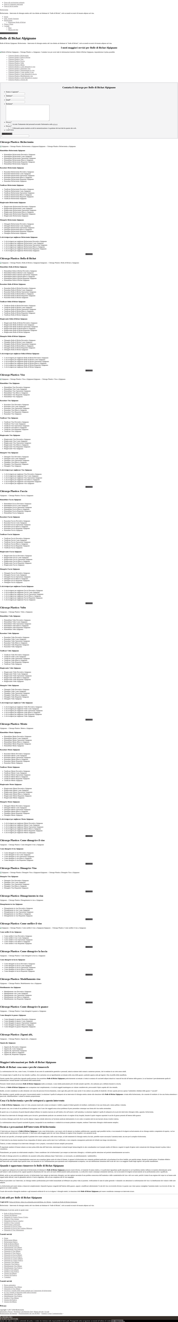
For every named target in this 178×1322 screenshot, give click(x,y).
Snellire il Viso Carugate (12, 1223)
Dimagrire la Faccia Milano (13, 1255)
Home (6, 1238)
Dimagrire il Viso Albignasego (14, 1230)
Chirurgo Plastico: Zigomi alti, (18, 80)
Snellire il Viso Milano (11, 1270)
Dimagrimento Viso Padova (13, 1249)
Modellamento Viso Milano (13, 1266)
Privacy (9, 122)
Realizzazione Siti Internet (8, 1313)
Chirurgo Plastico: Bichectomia (18, 55)
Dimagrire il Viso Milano (12, 1251)
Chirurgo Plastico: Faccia (16, 61)
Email (8, 100)
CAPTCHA (10, 130)
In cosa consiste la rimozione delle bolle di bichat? (20, 1292)
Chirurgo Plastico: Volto (16, 63)
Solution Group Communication (51, 1313)
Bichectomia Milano (10, 1240)
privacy (55, 124)
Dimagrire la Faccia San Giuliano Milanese (18, 1228)
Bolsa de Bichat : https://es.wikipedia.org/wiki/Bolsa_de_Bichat (30, 1202)
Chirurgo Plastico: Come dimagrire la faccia (22, 74)
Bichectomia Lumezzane (12, 1224)
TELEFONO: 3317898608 (9, 33)
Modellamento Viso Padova (13, 1268)
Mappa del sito (38, 1312)
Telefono (9, 96)
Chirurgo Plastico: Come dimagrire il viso (21, 67)
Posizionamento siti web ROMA (29, 1313)
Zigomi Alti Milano (10, 1273)
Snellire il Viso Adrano (11, 1219)
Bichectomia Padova (11, 1242)
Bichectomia (4, 10)
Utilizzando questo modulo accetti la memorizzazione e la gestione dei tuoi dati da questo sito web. (44, 128)
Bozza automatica (10, 1285)
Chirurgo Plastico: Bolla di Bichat (19, 57)
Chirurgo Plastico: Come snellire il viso (21, 72)
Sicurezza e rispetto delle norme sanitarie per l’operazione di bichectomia (27, 1291)
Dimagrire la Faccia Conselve (13, 1221)
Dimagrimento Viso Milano (13, 1247)
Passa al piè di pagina (11, 6)
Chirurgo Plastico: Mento (16, 65)
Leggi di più (119, 1321)
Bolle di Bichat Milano (11, 1244)
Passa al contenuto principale (13, 4)
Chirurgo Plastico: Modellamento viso (20, 76)
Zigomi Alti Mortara (10, 1215)
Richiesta (9, 104)
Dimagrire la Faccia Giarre (12, 1226)
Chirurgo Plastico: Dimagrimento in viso (21, 70)
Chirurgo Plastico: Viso (15, 59)
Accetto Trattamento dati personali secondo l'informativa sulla (35, 124)
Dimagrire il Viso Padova (12, 1253)
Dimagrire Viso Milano (11, 1262)
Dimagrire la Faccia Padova (13, 1257)
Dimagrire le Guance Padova (13, 1260)
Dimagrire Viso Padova (11, 1264)
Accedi (46, 1312)
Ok (113, 1321)
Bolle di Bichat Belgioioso (12, 1213)
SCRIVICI (89, 254)
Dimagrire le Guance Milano (13, 1258)
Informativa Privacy (6, 1312)
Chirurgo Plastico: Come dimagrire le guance (22, 78)
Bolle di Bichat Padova (11, 1246)
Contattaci (7, 1277)
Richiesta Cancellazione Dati (23, 1312)
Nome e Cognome (12, 92)
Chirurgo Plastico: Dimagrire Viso (19, 68)
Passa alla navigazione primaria (14, 2)
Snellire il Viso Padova (11, 1271)
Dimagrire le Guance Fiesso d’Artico (16, 1217)
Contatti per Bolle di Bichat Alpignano (64, 1202)
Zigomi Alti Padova (10, 1275)
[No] (124, 1321)
